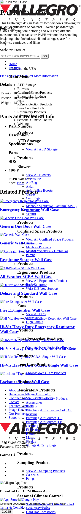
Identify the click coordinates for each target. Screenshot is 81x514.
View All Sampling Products (45, 471)
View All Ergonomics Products (47, 281)
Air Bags (32, 182)
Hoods (30, 433)
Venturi (31, 214)
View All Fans (36, 314)
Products (15, 68)
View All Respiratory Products (47, 398)
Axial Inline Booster (40, 190)
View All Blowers (38, 175)
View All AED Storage (41, 149)
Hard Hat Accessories (41, 512)
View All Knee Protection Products (50, 347)
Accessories (34, 179)
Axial (29, 186)
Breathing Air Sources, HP (44, 418)
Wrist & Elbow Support (42, 288)
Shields (31, 441)
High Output (34, 322)
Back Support (35, 284)
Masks (30, 437)
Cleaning (32, 426)
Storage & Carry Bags (41, 445)
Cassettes (32, 475)
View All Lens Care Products (46, 373)
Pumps (30, 255)
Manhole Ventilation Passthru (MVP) (51, 206)
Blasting (31, 406)
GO (45, 56)
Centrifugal (33, 198)
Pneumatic (33, 210)
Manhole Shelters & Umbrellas (47, 251)
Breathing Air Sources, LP (44, 422)
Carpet (30, 194)
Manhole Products (38, 247)
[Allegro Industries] (40, 20)
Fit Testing (33, 430)
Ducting (31, 202)
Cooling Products (38, 508)
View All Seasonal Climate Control (50, 504)
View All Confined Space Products (50, 239)
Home (13, 64)
